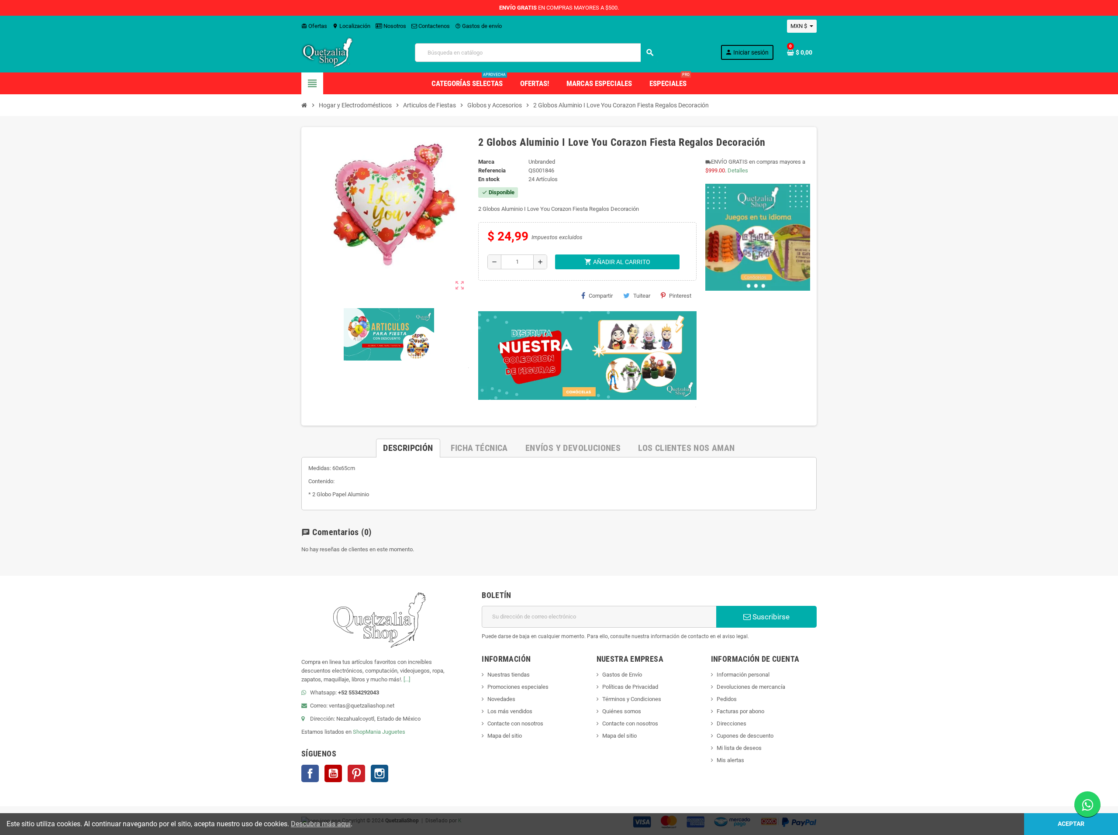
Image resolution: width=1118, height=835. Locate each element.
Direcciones (731, 723)
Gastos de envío (478, 26)
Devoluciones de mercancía (751, 687)
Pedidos (727, 699)
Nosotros (394, 26)
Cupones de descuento (745, 735)
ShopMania (367, 731)
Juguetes (393, 731)
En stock (489, 179)
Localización (351, 26)
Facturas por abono (740, 711)
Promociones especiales (518, 687)
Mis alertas (730, 760)
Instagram (379, 773)
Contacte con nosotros (515, 723)
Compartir (601, 295)
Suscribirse (770, 616)
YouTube (333, 773)
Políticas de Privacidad (630, 687)
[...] (407, 679)
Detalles (738, 170)
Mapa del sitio (504, 735)
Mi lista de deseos (739, 748)
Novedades (501, 699)
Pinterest (680, 295)
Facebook (310, 773)
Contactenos (433, 26)
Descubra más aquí (321, 824)
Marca (486, 161)
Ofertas (314, 26)
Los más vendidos (509, 711)
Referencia (492, 170)
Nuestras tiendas (508, 674)
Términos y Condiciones (631, 699)
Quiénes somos (621, 711)
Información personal (743, 674)
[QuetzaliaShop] (327, 52)
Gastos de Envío (622, 674)
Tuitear (641, 295)
